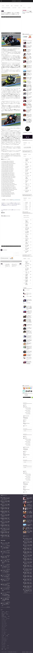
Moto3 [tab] (25, 156)
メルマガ (29, 7)
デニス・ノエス (6, 636)
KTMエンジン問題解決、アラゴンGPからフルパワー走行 (6, 604)
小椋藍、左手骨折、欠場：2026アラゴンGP (6, 557)
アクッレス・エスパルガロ (4, 617)
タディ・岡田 (3, 635)
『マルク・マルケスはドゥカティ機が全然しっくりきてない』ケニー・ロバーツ (6, 566)
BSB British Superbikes (26, 418)
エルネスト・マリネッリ (4, 626)
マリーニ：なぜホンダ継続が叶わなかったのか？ (6, 543)
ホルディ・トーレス (3, 642)
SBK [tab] (29, 142)
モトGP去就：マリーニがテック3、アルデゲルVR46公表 (6, 498)
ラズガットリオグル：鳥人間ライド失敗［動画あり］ (6, 576)
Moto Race (16, 5)
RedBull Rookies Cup (27, 423)
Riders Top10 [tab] (26, 215)
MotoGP (7, 5)
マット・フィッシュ (3, 645)
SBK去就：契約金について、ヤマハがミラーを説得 (6, 585)
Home (3, 5)
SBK (11, 5)
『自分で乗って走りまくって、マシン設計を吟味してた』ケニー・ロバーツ (6, 571)
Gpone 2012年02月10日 (16, 199)
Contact (24, 7)
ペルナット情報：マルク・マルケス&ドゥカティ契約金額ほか (6, 561)
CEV (25, 421)
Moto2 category (27, 410)
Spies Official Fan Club (4, 616)
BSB (21, 5)
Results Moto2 (28, 411)
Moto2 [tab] (29, 154)
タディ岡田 (7, 635)
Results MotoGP (28, 440)
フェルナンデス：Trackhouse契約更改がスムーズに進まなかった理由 (6, 594)
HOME (25, 436)
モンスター (8, 645)
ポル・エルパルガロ (3, 643)
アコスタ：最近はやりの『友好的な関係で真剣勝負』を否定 (5, 599)
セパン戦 (8, 634)
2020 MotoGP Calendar (6, 7)
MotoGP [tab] (25, 142)
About (19, 7)
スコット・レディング (4, 634)
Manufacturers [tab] (26, 217)
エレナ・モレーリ (3, 627)
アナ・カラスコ (3, 618)
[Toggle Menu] (1, 1)
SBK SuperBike (26, 447)
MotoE (25, 451)
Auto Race (14, 7)
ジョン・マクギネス (3, 633)
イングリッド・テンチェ (4, 624)
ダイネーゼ (3, 636)
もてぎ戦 (8, 616)
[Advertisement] (11, 25)
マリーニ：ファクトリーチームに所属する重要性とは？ (6, 547)
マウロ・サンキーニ (3, 644)
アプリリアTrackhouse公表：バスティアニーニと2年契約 (5, 589)
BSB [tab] (24, 144)
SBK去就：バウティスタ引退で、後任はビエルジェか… (6, 580)
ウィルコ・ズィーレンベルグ (4, 625)
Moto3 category (27, 412)
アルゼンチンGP (7, 618)
